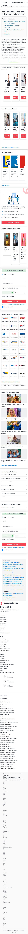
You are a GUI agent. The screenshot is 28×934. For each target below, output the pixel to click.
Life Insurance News (7, 577)
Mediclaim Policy (3, 720)
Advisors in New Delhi (18, 579)
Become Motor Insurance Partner (7, 754)
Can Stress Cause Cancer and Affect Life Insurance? (12, 446)
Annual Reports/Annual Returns (7, 664)
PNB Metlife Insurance (7, 595)
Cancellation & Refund (5, 648)
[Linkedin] (8, 607)
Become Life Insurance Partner (6, 758)
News (4, 5)
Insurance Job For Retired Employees (8, 768)
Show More (13, 61)
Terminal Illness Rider (7, 129)
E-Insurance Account (4, 650)
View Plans (7, 136)
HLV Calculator (6, 575)
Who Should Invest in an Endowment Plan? (14, 30)
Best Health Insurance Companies (7, 718)
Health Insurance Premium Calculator (11, 478)
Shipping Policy (3, 644)
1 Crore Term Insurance (6, 90)
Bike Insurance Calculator (8, 486)
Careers (1, 670)
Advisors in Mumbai (18, 581)
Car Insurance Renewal (5, 701)
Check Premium (7, 98)
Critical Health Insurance (5, 724)
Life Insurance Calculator (8, 489)
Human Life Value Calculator (9, 474)
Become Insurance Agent (8, 507)
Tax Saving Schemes (4, 633)
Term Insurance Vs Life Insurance (7, 740)
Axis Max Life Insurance (8, 579)
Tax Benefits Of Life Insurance (9, 566)
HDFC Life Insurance (7, 593)
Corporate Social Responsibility (7, 672)
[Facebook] (1, 607)
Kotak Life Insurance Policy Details (22, 170)
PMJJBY (22, 585)
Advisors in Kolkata (7, 583)
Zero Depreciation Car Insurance (7, 704)
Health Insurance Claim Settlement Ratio (9, 722)
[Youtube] (3, 607)
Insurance (5, 2)
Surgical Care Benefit (15, 129)
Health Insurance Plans (5, 716)
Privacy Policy (3, 639)
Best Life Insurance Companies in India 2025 (15, 253)
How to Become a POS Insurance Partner (8, 760)
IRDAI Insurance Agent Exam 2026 (7, 762)
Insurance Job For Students (6, 766)
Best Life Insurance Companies (7, 742)
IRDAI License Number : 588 (12, 777)
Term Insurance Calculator (8, 493)
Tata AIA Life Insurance (18, 593)
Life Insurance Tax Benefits (5, 746)
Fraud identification (4, 660)
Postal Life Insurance (7, 564)
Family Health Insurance (5, 728)
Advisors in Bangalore (7, 581)
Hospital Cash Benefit (23, 129)
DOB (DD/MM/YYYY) (8, 283)
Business (2, 629)
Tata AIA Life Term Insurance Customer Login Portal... (14, 170)
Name (4, 278)
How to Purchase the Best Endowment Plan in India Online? (14, 22)
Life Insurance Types (4, 736)
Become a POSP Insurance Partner (7, 752)
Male (5, 274)
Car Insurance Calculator (8, 482)
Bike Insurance (3, 619)
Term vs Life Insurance (18, 564)
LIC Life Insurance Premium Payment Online (5, 170)
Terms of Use (3, 646)
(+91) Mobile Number (12, 288)
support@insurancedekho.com (11, 610)
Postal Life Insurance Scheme (6, 734)
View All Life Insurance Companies (10, 382)
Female (12, 274)
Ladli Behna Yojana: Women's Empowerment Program (12, 405)
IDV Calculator (3, 706)
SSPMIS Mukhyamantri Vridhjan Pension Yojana (13, 419)
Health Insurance (3, 621)
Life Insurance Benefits (8, 570)
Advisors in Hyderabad (17, 583)
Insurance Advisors (17, 2)
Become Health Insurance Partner (7, 756)
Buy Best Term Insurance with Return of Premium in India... (14, 432)
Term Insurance (3, 625)
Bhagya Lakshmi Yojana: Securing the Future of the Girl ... (13, 461)
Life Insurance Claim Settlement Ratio (11, 574)
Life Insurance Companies (18, 577)
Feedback (2, 658)
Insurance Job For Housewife (6, 764)
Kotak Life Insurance (7, 599)
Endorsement (20, 589)
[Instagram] (6, 607)
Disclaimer (2, 662)
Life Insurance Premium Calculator (7, 748)
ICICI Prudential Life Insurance (9, 597)
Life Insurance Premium (19, 568)
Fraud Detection (3, 642)
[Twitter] (10, 607)
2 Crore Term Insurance (15, 90)
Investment (2, 627)
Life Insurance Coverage (8, 572)
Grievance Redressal (4, 641)
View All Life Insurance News (8, 465)
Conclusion (7, 34)
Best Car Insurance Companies (7, 712)
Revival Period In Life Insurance (9, 589)
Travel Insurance (3, 631)
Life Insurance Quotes (8, 568)
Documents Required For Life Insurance (11, 585)
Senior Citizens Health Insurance (7, 730)
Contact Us (2, 656)
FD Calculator (5, 497)
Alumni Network (3, 668)
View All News (5, 185)
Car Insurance (3, 617)
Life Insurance (6, 249)
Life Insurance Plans (14, 562)
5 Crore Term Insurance (23, 90)
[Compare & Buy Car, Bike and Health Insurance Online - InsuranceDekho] (9, 603)
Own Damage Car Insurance (6, 708)
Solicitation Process (4, 666)
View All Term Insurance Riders (10, 147)
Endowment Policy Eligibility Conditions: (11, 26)
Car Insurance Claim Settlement (7, 710)
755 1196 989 (6, 611)
